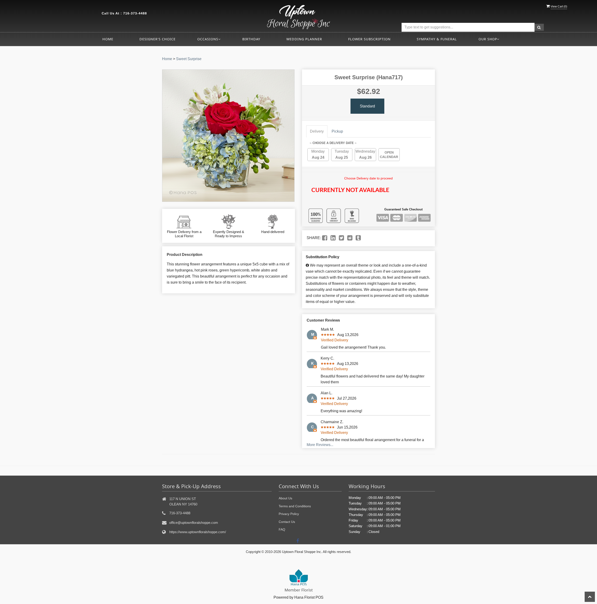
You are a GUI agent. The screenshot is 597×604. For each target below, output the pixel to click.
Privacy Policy (289, 514)
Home (107, 39)
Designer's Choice (157, 39)
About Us (285, 498)
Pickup (337, 131)
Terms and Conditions (295, 506)
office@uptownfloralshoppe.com (193, 523)
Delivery (317, 131)
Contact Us (287, 522)
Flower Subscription (369, 39)
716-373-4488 (135, 13)
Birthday (251, 39)
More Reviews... (320, 445)
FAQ (282, 529)
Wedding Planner (304, 39)
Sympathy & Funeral (437, 39)
